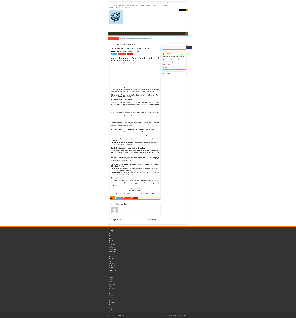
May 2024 (111, 260)
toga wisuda (111, 306)
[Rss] (178, 10)
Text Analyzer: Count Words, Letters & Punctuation (119, 7)
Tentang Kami (155, 5)
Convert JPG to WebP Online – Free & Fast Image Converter (136, 2)
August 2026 (111, 231)
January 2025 (111, 246)
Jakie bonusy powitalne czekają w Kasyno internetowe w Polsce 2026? (134, 38)
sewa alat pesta (112, 298)
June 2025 (111, 240)
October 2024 (112, 251)
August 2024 (111, 254)
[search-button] (187, 10)
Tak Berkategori (112, 302)
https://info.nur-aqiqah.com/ (117, 87)
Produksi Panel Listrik (152, 219)
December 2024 (112, 247)
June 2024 (111, 258)
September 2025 (112, 237)
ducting (110, 274)
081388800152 (126, 60)
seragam (110, 297)
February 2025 (112, 244)
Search (164, 45)
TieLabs (186, 315)
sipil (109, 300)
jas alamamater (112, 288)
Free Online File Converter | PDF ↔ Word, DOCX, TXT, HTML (163, 2)
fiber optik (116, 44)
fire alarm (111, 277)
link (109, 291)
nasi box (110, 293)
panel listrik (111, 295)
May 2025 (111, 242)
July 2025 (110, 238)
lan (109, 290)
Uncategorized (112, 309)
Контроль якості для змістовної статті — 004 (173, 54)
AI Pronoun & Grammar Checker (115, 2)
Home (112, 44)
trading (110, 307)
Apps (110, 272)
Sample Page (148, 5)
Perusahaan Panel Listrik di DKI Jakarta (120, 219)
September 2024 (112, 253)
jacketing (110, 286)
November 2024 (112, 249)
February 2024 (112, 265)
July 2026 (110, 233)
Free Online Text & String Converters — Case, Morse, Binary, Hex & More (124, 5)
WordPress (175, 315)
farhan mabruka (115, 51)
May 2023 (111, 267)
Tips (109, 304)
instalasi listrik (112, 284)
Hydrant (110, 282)
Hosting (110, 281)
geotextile (111, 279)
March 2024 (111, 263)
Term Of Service (163, 5)
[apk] (116, 16)
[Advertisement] (164, 19)
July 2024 (110, 256)
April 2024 (111, 261)
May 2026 (111, 235)
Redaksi (142, 5)
